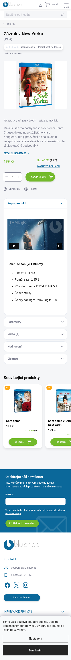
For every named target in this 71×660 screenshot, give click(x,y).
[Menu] (66, 4)
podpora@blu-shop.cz (23, 567)
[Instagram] (25, 584)
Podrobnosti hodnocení (49, 47)
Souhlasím (35, 650)
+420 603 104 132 (21, 574)
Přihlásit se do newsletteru (22, 523)
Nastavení (35, 638)
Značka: (13, 54)
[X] (16, 584)
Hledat (62, 14)
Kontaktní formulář (22, 597)
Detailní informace (15, 153)
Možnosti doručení (48, 166)
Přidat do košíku (37, 176)
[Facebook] (7, 584)
